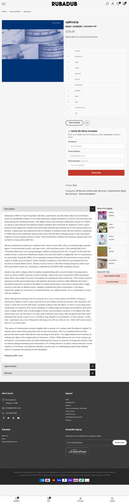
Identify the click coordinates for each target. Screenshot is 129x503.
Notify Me (96, 172)
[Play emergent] (68, 85)
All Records (81, 191)
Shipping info (70, 402)
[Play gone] (68, 68)
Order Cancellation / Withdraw (76, 408)
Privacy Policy (70, 414)
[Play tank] (68, 96)
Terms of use (70, 411)
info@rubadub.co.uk (13, 408)
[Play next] (68, 62)
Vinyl (75, 185)
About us (5, 436)
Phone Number (78, 161)
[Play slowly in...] (68, 56)
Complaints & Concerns (74, 417)
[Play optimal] (68, 73)
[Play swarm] (68, 51)
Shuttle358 (77, 26)
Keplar (68, 26)
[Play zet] (68, 113)
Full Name (72, 142)
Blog (3, 439)
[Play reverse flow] (68, 107)
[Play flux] (68, 102)
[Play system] (68, 90)
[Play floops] (68, 79)
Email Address (74, 151)
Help (67, 399)
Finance (68, 420)
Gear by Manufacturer (9, 442)
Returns (68, 405)
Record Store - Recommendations (80, 194)
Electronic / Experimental (109, 191)
